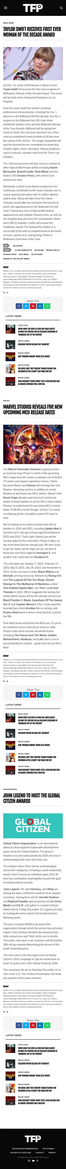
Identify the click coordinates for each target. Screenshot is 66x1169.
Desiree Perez (9, 254)
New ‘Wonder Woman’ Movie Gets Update (34, 356)
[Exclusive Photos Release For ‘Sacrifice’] (10, 344)
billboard (39, 250)
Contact (39, 1153)
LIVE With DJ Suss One (20, 1153)
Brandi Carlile (53, 250)
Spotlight (23, 325)
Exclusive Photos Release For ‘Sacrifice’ (33, 344)
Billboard (17, 246)
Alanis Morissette (23, 250)
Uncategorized (10, 789)
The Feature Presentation (25, 1149)
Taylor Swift (37, 254)
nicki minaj (24, 254)
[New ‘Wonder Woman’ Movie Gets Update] (10, 356)
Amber (5, 267)
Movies (6, 401)
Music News (8, 23)
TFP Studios (48, 1149)
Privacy (52, 1153)
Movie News (23, 341)
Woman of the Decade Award (16, 259)
